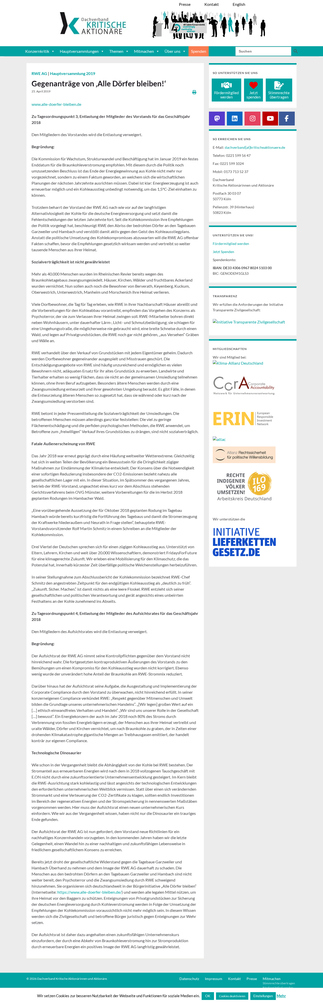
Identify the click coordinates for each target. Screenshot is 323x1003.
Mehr (281, 995)
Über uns (172, 51)
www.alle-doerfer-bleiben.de (56, 104)
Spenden (198, 51)
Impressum (213, 978)
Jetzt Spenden (223, 251)
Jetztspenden (253, 94)
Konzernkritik (37, 51)
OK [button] (207, 996)
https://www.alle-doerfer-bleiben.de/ (89, 892)
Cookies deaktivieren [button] (232, 996)
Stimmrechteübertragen (279, 94)
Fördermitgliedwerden (226, 94)
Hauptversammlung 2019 (72, 73)
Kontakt (234, 978)
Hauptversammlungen (79, 51)
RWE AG (40, 73)
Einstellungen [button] (263, 996)
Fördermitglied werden (231, 243)
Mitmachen (144, 51)
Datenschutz (189, 978)
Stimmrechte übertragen (279, 983)
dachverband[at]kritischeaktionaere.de (255, 147)
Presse (252, 978)
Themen (116, 51)
